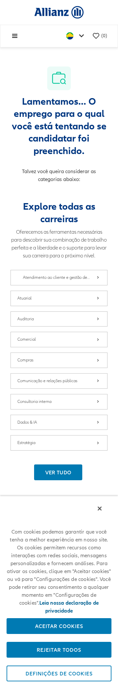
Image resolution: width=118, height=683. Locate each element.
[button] (58, 472)
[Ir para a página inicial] (59, 12)
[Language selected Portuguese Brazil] (76, 36)
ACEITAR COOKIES (59, 626)
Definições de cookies (59, 673)
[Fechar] (99, 508)
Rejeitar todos (59, 650)
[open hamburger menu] (15, 36)
